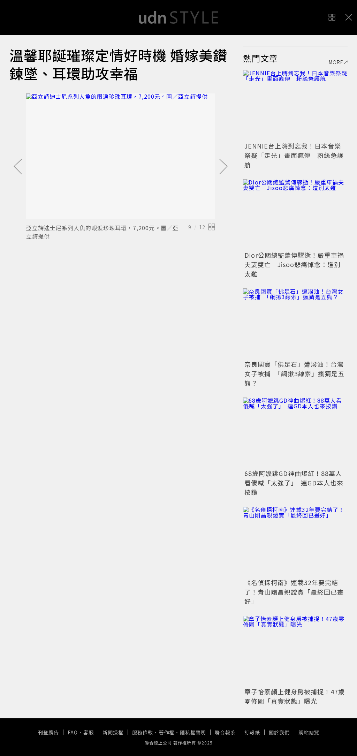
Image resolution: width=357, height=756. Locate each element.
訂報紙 (252, 732)
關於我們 (279, 732)
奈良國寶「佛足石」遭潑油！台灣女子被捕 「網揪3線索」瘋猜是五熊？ (294, 373)
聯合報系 (225, 732)
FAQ (73, 732)
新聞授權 (112, 732)
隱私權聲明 (193, 732)
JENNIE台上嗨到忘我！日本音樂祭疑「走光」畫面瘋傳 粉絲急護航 (294, 155)
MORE (336, 62)
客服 (88, 732)
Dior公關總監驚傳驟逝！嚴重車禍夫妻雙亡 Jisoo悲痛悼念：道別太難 (294, 264)
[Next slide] (223, 167)
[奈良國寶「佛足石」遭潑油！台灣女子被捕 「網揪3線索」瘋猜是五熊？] (295, 323)
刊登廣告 (48, 732)
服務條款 (142, 732)
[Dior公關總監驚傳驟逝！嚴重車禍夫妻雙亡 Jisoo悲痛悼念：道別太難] (295, 214)
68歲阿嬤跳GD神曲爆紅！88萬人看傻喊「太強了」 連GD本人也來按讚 (293, 483)
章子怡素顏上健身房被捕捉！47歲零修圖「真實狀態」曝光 (294, 696)
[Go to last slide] (17, 167)
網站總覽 (308, 732)
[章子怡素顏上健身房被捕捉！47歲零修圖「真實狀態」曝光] (295, 651)
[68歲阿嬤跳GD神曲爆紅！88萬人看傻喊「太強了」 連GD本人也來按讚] (295, 432)
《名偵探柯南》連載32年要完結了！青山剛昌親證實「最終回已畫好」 (294, 592)
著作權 (166, 732)
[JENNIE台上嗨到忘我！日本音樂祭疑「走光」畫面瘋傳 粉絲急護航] (295, 105)
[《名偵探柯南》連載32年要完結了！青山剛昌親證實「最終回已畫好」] (295, 541)
